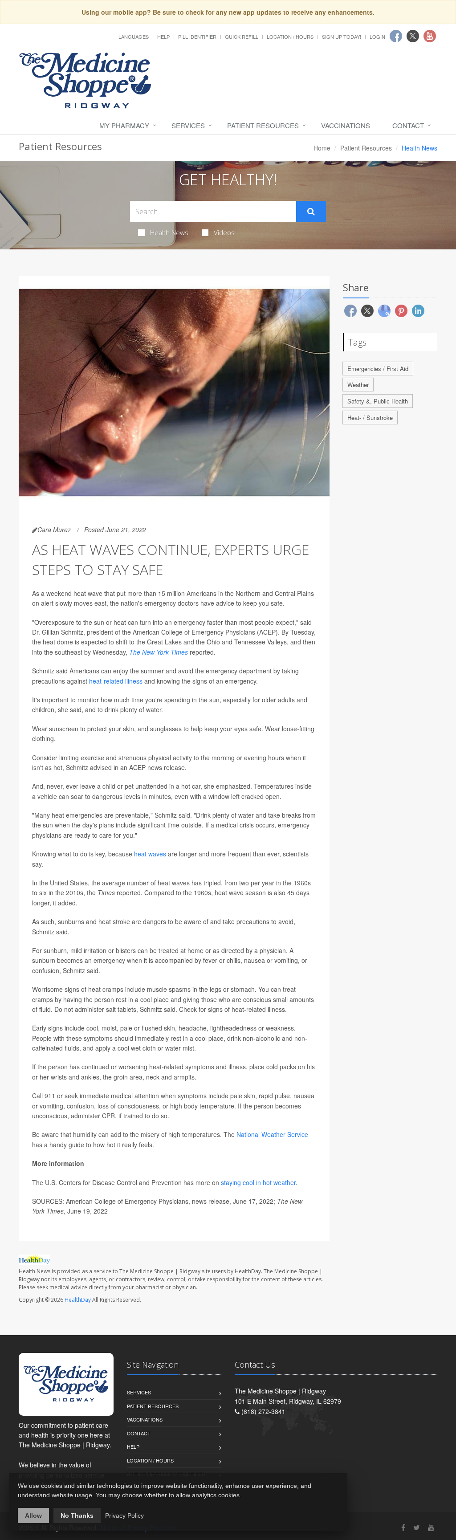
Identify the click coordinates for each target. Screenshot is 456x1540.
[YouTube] (431, 1527)
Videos (224, 232)
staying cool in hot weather (258, 1182)
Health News (169, 232)
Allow (33, 1515)
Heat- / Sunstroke (370, 417)
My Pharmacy (124, 125)
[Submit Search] (311, 211)
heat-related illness (115, 680)
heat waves (150, 853)
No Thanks (77, 1515)
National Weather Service (272, 1134)
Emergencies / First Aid (377, 368)
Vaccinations (345, 125)
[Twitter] (416, 1527)
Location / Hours (290, 36)
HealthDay (78, 1300)
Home (322, 147)
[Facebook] (403, 1527)
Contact (408, 125)
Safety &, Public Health (377, 401)
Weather (358, 384)
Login (377, 36)
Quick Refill (241, 36)
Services (188, 125)
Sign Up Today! (341, 36)
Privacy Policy (124, 1515)
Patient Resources (263, 125)
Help (163, 36)
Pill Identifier (197, 36)
